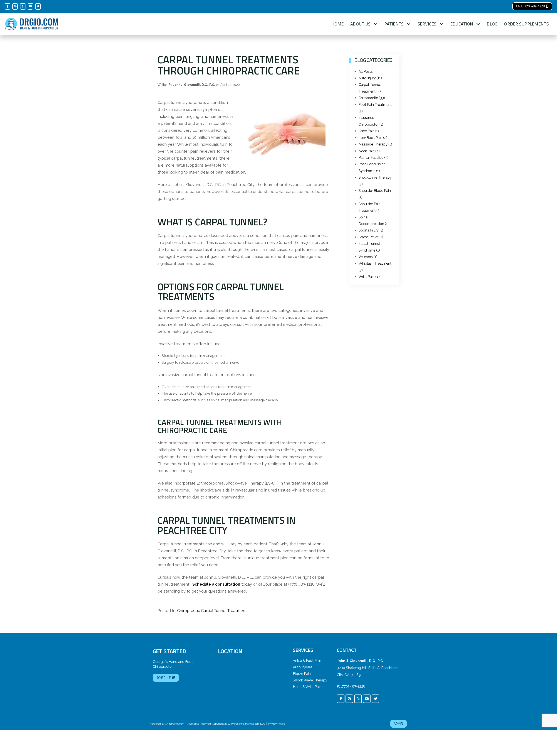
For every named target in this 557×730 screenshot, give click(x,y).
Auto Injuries (302, 667)
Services (427, 23)
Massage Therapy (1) (375, 144)
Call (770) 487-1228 (530, 6)
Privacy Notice (276, 723)
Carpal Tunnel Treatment (224, 610)
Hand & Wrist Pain (307, 687)
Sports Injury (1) (371, 230)
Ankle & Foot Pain (307, 661)
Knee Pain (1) (369, 131)
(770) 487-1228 (353, 686)
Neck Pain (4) (369, 151)
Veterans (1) (368, 257)
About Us (360, 23)
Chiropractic (188, 610)
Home (337, 23)
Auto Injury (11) (370, 78)
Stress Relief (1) (371, 237)
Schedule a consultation (216, 584)
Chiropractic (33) (372, 98)
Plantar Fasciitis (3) (373, 157)
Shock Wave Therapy (310, 680)
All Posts (366, 71)
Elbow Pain (302, 674)
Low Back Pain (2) (373, 138)
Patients (394, 23)
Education (461, 23)
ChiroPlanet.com (174, 723)
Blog (492, 23)
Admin (398, 723)
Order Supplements (526, 23)
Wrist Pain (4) (369, 277)
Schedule (163, 677)
